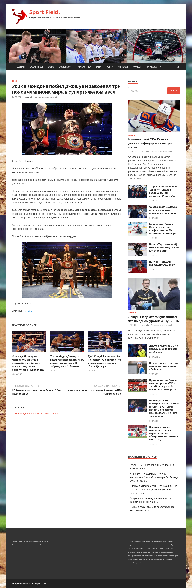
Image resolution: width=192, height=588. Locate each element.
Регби (109, 67)
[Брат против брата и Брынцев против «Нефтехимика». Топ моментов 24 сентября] (137, 234)
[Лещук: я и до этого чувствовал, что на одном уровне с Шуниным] (154, 310)
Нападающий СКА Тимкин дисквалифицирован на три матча (150, 143)
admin (30, 97)
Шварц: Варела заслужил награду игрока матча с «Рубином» (164, 366)
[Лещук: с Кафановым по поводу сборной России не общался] (137, 356)
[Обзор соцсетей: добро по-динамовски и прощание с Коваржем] (137, 217)
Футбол (123, 67)
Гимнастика (83, 67)
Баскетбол (36, 67)
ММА (98, 67)
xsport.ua (28, 310)
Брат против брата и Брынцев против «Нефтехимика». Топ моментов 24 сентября (162, 228)
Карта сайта (154, 67)
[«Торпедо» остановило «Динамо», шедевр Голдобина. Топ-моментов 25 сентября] (137, 197)
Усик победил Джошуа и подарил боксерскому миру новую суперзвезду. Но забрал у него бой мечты (67, 361)
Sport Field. (44, 12)
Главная (20, 67)
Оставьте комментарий (46, 97)
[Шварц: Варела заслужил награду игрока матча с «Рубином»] (137, 373)
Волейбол (65, 67)
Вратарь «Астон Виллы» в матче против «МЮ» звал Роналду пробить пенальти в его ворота (163, 385)
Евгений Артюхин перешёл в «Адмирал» (162, 263)
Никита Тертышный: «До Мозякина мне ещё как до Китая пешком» (164, 247)
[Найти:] (154, 90)
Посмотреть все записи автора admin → (38, 413)
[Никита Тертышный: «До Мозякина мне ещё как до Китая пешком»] (137, 254)
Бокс (51, 67)
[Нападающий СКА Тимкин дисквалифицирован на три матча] (154, 132)
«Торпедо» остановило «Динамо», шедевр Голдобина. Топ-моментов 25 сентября (163, 191)
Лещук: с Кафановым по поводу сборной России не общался (163, 348)
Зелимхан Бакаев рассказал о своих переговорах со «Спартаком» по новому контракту (163, 433)
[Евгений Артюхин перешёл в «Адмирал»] (137, 272)
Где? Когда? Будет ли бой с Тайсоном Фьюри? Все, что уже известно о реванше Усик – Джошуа (104, 361)
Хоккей (137, 67)
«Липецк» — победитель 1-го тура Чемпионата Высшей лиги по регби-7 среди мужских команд (154, 477)
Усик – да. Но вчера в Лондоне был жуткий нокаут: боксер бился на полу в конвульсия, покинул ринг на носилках (28, 363)
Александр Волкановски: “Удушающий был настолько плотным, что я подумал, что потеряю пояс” (153, 489)
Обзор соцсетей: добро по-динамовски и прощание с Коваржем (163, 210)
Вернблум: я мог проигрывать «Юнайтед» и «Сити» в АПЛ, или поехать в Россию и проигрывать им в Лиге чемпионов (164, 408)
